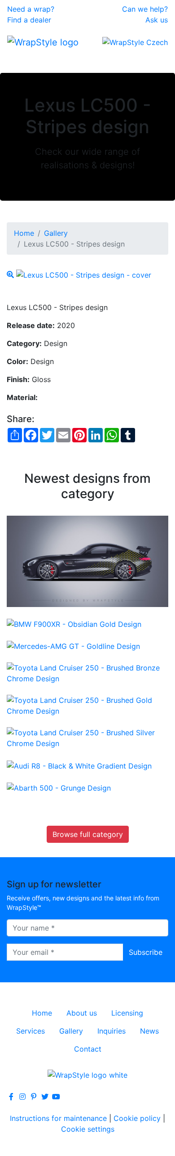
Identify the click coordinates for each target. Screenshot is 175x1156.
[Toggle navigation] (19, 60)
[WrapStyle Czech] (135, 42)
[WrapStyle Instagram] (22, 1096)
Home (24, 233)
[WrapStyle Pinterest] (33, 1096)
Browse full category (87, 834)
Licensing (127, 1012)
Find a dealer (29, 19)
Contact (87, 1048)
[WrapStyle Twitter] (44, 1096)
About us (81, 1012)
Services (30, 1030)
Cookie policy (137, 1118)
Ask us (156, 19)
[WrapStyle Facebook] (11, 1096)
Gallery (56, 233)
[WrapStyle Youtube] (56, 1096)
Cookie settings (87, 1129)
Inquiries (111, 1030)
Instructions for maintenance (58, 1118)
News (149, 1030)
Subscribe (145, 952)
